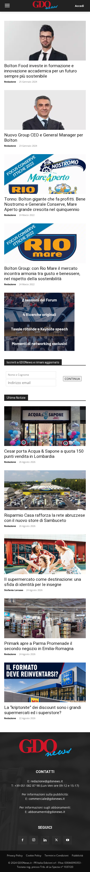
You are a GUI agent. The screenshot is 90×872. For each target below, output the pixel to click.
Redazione (10, 81)
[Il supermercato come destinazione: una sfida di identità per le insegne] (45, 554)
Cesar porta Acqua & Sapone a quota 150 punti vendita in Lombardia (44, 454)
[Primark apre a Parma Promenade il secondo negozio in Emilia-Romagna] (45, 618)
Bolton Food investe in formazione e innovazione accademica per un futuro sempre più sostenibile (40, 71)
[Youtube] (67, 840)
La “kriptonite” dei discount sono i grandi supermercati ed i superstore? (42, 710)
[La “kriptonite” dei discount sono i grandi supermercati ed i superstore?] (45, 682)
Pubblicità (77, 855)
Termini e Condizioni (56, 855)
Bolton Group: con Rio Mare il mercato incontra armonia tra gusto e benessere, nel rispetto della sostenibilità (42, 273)
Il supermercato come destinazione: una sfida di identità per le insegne (42, 582)
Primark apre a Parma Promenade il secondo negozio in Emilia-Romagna (38, 646)
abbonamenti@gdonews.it (46, 812)
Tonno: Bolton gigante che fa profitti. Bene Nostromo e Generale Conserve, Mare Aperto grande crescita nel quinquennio (44, 204)
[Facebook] (22, 840)
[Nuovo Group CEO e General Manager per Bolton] (45, 110)
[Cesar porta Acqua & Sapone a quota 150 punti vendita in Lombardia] (45, 426)
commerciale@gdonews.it (47, 799)
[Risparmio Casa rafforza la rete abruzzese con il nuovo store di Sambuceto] (45, 490)
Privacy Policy (15, 855)
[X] (56, 840)
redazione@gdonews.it (47, 781)
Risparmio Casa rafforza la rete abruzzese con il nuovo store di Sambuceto (44, 518)
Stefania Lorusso (13, 590)
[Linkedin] (45, 840)
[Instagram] (34, 840)
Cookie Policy (33, 855)
